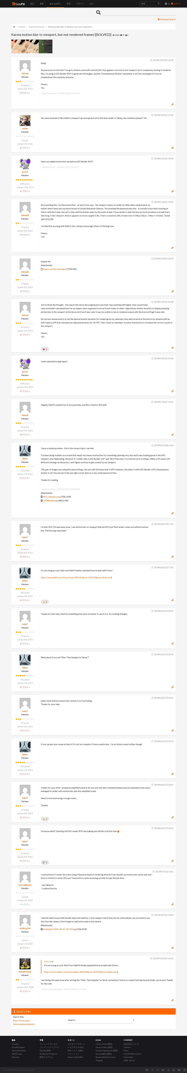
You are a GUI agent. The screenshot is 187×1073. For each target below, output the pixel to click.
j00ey (25, 458)
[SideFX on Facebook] (147, 1070)
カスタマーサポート (76, 1044)
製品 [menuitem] (32, 3)
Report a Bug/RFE (75, 1057)
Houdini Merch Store (132, 1054)
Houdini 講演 (45, 1050)
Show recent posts (21, 1020)
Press (125, 1050)
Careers (126, 1047)
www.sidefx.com (103, 577)
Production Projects (48, 1054)
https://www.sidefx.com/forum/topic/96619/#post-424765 (68, 577)
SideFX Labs (17, 1054)
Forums (22, 27)
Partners (15, 1057)
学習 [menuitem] (69, 3)
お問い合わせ (129, 1060)
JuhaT (25, 537)
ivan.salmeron (25, 885)
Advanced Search (168, 19)
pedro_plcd (25, 928)
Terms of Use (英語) (104, 1044)
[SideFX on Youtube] (179, 1070)
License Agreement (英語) (107, 1050)
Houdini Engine (18, 1047)
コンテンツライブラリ (49, 1047)
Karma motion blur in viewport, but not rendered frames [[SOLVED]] (70, 27)
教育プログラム (46, 1057)
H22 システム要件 (75, 1050)
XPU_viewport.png (52, 496)
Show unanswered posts (24, 1024)
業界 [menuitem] (42, 3)
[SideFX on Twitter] (152, 1070)
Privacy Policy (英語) (104, 1047)
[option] (18, 46)
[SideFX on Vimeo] (173, 1070)
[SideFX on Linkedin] (184, 1070)
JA (168, 3)
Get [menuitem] (91, 3)
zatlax (25, 128)
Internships (128, 1057)
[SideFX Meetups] (168, 1070)
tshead (25, 73)
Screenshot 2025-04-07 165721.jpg (59, 929)
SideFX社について (131, 1044)
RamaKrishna (25, 971)
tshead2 (25, 215)
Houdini (15, 1044)
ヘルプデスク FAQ (75, 1047)
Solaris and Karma (36, 27)
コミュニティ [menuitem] (55, 3)
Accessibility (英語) (104, 1054)
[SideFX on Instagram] (158, 1070)
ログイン (177, 3)
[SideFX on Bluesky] (163, 1070)
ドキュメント (73, 1054)
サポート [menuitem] (80, 3)
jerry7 (25, 172)
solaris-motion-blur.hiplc (54, 269)
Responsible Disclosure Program (106, 1059)
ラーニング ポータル (48, 1044)
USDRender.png (50, 500)
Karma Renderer (19, 1050)
